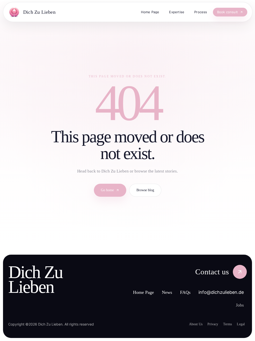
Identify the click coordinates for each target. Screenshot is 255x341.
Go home (106, 190)
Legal (240, 324)
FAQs (185, 292)
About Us (189, 324)
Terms (225, 324)
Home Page (139, 292)
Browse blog (147, 190)
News (166, 292)
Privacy (208, 324)
